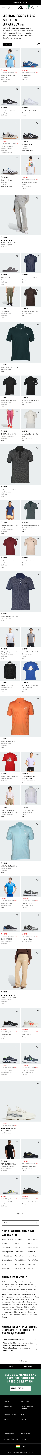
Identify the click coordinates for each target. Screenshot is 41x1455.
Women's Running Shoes (20, 1256)
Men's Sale (32, 1256)
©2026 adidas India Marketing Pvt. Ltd (20, 1452)
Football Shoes (7, 1256)
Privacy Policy (25, 1433)
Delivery (6, 1401)
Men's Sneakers (18, 1244)
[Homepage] (20, 8)
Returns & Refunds (10, 1414)
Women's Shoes (5, 1244)
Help (22, 1414)
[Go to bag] (37, 7)
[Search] (32, 7)
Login (11, 1366)
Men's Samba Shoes (20, 1269)
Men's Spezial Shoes (33, 1248)
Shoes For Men (7, 1239)
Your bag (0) (28, 1366)
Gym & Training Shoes (7, 1265)
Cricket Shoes (7, 1260)
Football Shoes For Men (20, 1260)
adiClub (23, 1419)
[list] (17, 44)
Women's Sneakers (18, 1248)
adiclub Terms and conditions (27, 1407)
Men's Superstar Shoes (31, 1244)
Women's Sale (33, 1260)
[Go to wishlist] (8, 7)
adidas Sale (32, 1252)
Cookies (23, 1439)
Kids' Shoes (6, 1248)
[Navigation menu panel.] (3, 7)
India (23, 1446)
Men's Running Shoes (20, 1252)
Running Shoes (7, 1252)
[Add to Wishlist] (17, 52)
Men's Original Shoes (20, 1265)
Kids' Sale (31, 1264)
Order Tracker (25, 1401)
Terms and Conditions (11, 1439)
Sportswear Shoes (6, 1269)
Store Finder (8, 1406)
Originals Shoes (18, 1239)
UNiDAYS (6, 1419)
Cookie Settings (9, 1433)
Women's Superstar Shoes (31, 1269)
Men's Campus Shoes (33, 1239)
